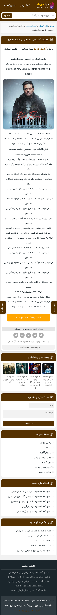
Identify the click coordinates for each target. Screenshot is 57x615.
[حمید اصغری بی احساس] (28, 128)
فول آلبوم (46, 462)
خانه (52, 26)
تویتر (34, 335)
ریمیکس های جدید (42, 457)
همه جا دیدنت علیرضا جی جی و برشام (33, 530)
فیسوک (41, 335)
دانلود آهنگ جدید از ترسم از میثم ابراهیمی (31, 491)
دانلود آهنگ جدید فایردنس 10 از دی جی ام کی (29, 496)
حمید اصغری (23, 347)
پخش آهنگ (10, 5)
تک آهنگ (43, 26)
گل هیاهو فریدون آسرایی (39, 535)
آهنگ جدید (24, 5)
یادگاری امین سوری (42, 540)
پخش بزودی (45, 442)
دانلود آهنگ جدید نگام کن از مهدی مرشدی (31, 501)
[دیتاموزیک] (45, 5)
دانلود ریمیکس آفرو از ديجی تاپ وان (34, 550)
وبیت (17, 610)
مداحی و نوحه (44, 472)
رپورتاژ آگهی (45, 452)
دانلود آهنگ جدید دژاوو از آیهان (36, 506)
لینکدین (28, 335)
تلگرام (15, 335)
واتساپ (22, 335)
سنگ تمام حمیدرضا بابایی (39, 545)
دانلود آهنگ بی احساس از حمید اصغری (27, 39)
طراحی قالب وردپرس (32, 610)
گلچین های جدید (43, 467)
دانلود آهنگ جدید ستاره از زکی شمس (34, 511)
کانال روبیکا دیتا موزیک (28, 317)
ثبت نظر (28, 423)
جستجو (7, 15)
